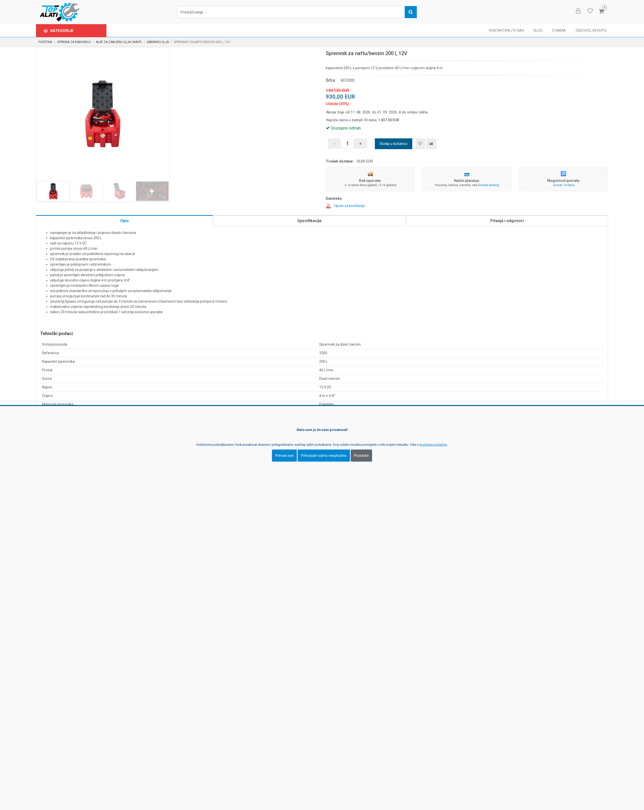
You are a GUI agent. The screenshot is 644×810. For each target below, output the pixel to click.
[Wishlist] (590, 11)
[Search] (411, 12)
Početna (45, 42)
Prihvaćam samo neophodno (324, 456)
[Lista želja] (420, 143)
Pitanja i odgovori (507, 220)
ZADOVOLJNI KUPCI (591, 30)
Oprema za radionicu (74, 42)
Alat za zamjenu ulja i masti (119, 42)
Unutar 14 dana (563, 185)
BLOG (538, 30)
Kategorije (62, 30)
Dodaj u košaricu (393, 143)
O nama (559, 30)
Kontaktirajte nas (506, 30)
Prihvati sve (284, 456)
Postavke (361, 456)
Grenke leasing (488, 185)
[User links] (578, 11)
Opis (124, 220)
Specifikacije (309, 220)
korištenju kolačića (433, 445)
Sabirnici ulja (158, 42)
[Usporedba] (431, 143)
